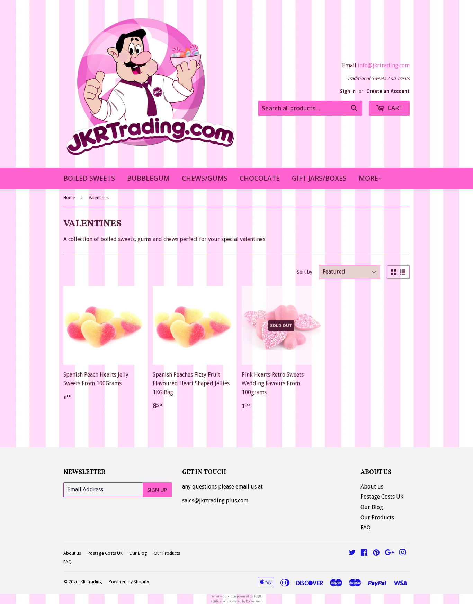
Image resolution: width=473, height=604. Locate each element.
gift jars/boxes (319, 178)
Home (69, 197)
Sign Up (157, 489)
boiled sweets (89, 178)
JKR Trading (90, 581)
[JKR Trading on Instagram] (402, 553)
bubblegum (148, 178)
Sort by (304, 272)
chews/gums (204, 178)
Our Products (377, 517)
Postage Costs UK (381, 496)
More (368, 178)
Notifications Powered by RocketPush (236, 601)
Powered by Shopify (129, 581)
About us (371, 486)
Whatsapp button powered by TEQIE (237, 596)
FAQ (365, 527)
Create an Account (388, 91)
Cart (394, 108)
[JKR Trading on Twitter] (352, 553)
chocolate (260, 178)
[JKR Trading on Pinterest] (376, 553)
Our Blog (371, 507)
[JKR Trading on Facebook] (364, 553)
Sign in (348, 91)
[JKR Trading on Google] (389, 553)
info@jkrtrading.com (384, 65)
